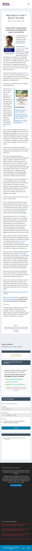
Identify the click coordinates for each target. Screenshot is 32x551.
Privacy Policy (28, 548)
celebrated (21, 253)
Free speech (14, 292)
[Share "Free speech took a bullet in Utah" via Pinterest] (17, 327)
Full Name (4, 406)
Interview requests (9, 53)
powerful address (22, 241)
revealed (19, 216)
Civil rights (5, 293)
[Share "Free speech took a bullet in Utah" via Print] (17, 330)
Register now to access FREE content (15, 384)
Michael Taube (13, 21)
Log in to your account (12, 382)
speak (4, 181)
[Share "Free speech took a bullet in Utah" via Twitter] (8, 327)
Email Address (5, 412)
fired (19, 255)
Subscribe (16, 428)
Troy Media (6, 304)
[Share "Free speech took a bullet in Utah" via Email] (14, 330)
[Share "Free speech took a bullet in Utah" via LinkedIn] (20, 327)
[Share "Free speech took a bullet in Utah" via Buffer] (23, 327)
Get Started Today (16, 485)
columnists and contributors (9, 299)
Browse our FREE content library (14, 379)
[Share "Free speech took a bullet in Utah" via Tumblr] (14, 327)
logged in (10, 346)
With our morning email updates (9, 403)
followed (25, 73)
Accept (23, 548)
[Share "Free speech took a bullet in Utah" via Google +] (11, 327)
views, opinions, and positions (12, 297)
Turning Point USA (20, 48)
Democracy (25, 292)
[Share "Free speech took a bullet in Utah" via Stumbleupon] (26, 327)
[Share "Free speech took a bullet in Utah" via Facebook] (5, 327)
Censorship (20, 292)
